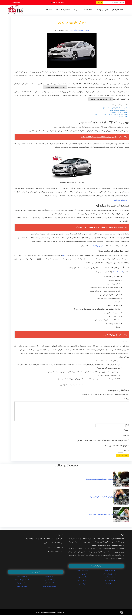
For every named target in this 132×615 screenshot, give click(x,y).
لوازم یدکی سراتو (117, 9)
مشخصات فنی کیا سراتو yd (118, 110)
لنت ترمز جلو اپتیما (82, 570)
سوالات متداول (122, 117)
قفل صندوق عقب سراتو (22, 579)
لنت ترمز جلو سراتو (22, 583)
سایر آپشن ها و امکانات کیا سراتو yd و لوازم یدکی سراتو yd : (110, 115)
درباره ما (76, 9)
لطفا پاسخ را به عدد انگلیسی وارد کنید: (117, 445)
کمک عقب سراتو (82, 577)
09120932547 (14, 2)
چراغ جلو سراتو (110, 584)
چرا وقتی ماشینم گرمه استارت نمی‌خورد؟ (101, 497)
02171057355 (58, 2)
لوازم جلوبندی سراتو (49, 579)
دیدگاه (126, 399)
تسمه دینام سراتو (22, 586)
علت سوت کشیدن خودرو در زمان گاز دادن (98, 514)
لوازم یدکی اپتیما (103, 9)
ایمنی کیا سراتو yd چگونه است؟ (118, 112)
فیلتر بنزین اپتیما (110, 580)
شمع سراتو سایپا (82, 574)
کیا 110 (87, 30)
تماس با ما (49, 9)
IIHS (63, 255)
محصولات (88, 9)
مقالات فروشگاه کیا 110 (63, 9)
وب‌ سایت (126, 435)
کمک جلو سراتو (49, 583)
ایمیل (126, 430)
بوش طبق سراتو (82, 584)
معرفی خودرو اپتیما (99, 246)
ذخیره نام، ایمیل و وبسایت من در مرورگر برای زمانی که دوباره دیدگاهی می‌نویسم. (102, 440)
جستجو (100, 2)
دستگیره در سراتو (82, 580)
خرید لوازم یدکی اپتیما (120, 200)
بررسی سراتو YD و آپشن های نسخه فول (114, 108)
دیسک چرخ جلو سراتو (49, 586)
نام (127, 425)
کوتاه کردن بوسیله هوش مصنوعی (55, 87)
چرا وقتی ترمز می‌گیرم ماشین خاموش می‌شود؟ (99, 479)
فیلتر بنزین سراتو (110, 570)
